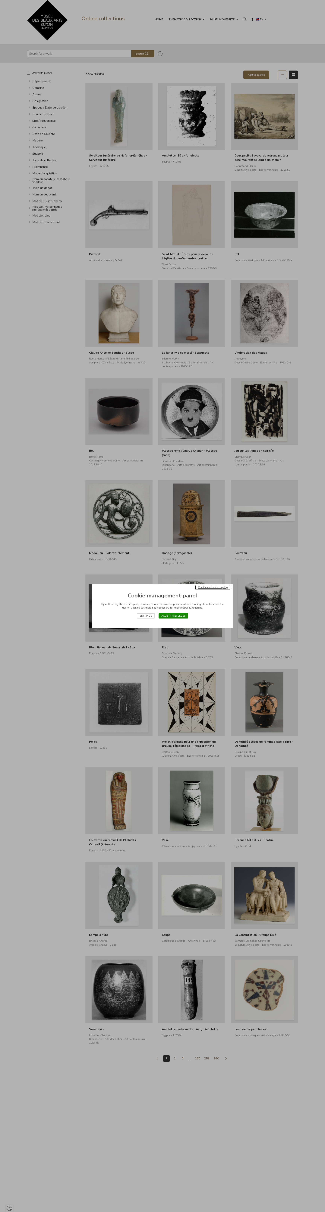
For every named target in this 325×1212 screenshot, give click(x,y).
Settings (146, 616)
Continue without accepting (213, 587)
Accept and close (173, 616)
